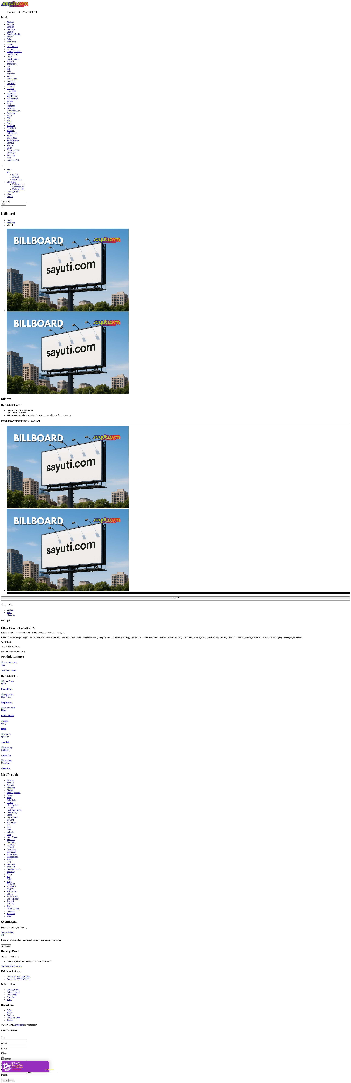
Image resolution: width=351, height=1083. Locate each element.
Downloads (12, 994)
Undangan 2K (18, 187)
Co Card (10, 49)
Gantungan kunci (14, 51)
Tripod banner (13, 150)
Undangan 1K (13, 160)
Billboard (11, 29)
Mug (9, 103)
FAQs (9, 999)
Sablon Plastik (13, 140)
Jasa (8, 66)
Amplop (10, 24)
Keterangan (6, 1059)
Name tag (11, 106)
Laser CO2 (11, 91)
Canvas (10, 44)
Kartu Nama (12, 78)
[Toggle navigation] (2, 165)
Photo (9, 116)
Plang (9, 123)
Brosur (9, 37)
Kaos (9, 76)
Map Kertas (12, 96)
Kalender (11, 74)
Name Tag (6, 755)
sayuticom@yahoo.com (11, 966)
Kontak (10, 196)
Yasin (9, 157)
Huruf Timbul (13, 59)
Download (6, 946)
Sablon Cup (12, 138)
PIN (8, 118)
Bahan (4, 1048)
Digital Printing (13, 1017)
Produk (4, 1043)
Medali (10, 101)
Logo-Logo (17, 179)
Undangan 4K (18, 189)
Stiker (9, 148)
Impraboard (12, 64)
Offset (9, 1010)
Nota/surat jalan (13, 111)
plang (3, 729)
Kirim (11, 1080)
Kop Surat (11, 83)
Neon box (11, 108)
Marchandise (12, 98)
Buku (9, 39)
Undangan (11, 153)
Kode (3, 1054)
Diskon (4, 1075)
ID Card (10, 61)
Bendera (10, 27)
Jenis (3, 1038)
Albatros (10, 22)
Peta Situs (11, 997)
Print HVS (11, 128)
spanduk (5, 742)
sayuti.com (19, 1025)
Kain (9, 71)
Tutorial (15, 177)
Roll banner (12, 133)
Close (4, 1080)
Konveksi (11, 81)
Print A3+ (11, 125)
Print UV (11, 130)
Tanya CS (175, 598)
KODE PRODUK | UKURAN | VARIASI (20, 421)
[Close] (2, 1036)
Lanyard (10, 88)
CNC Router (12, 46)
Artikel (15, 174)
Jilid (8, 69)
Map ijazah (11, 93)
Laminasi (11, 86)
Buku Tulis (11, 41)
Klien (9, 194)
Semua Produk (7, 932)
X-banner (11, 155)
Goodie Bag (12, 54)
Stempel (10, 145)
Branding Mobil (13, 34)
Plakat (9, 120)
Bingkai (10, 32)
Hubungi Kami (13, 992)
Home (9, 169)
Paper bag (11, 113)
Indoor (9, 1013)
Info (8, 172)
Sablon (10, 135)
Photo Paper (7, 689)
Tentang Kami (13, 191)
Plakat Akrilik (7, 715)
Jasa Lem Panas (8, 670)
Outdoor (10, 1015)
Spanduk (10, 143)
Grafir (9, 56)
